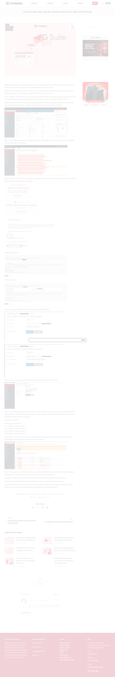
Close (83, 340)
